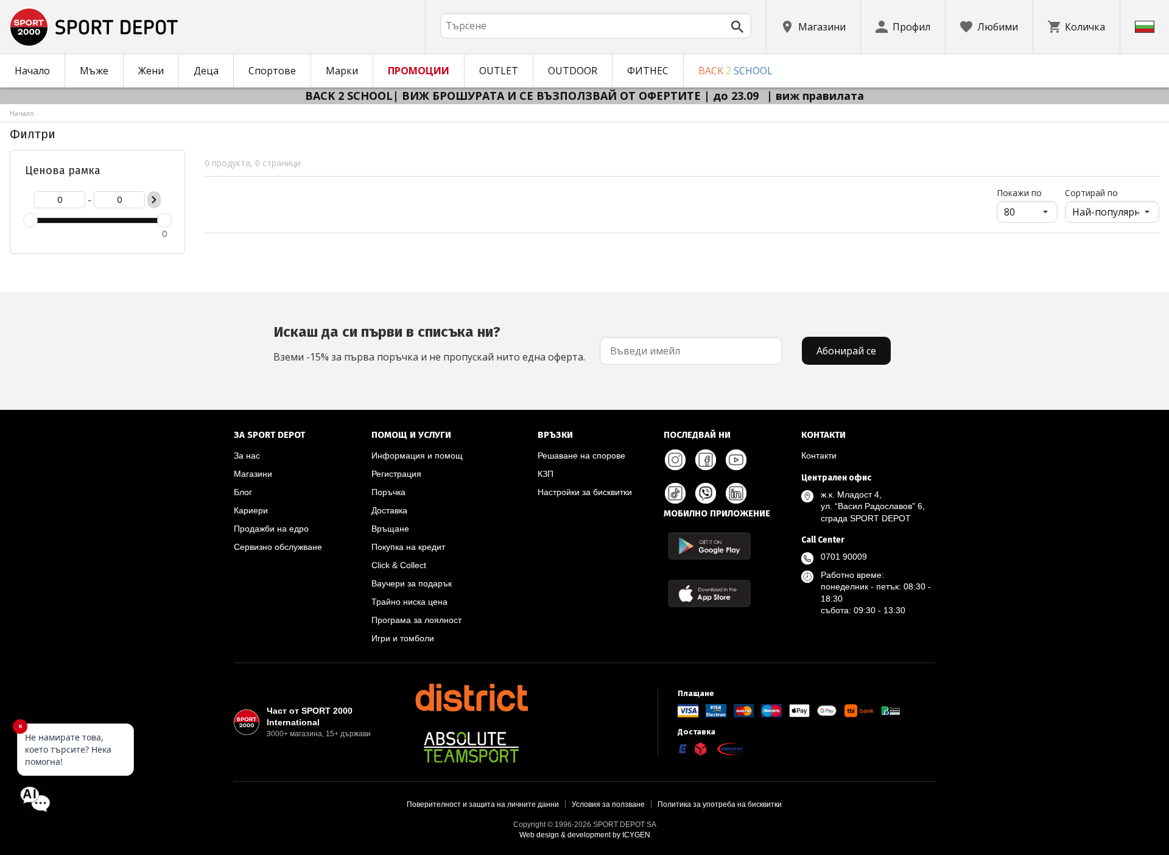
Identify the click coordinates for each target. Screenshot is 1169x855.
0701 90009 (844, 556)
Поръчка (388, 492)
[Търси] (737, 27)
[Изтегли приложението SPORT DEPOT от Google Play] (709, 546)
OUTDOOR (572, 70)
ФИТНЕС (648, 70)
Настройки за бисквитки (585, 492)
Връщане (390, 528)
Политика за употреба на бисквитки (720, 804)
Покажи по (1027, 192)
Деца (206, 70)
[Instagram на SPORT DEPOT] (675, 459)
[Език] (1144, 27)
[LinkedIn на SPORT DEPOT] (736, 493)
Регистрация (396, 474)
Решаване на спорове (581, 455)
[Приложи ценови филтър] (154, 199)
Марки (342, 70)
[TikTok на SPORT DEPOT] (675, 493)
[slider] (30, 220)
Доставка (389, 510)
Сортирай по (1091, 193)
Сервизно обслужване (278, 547)
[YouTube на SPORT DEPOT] (736, 459)
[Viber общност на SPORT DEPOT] (705, 493)
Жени (151, 70)
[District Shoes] (471, 697)
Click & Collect (398, 565)
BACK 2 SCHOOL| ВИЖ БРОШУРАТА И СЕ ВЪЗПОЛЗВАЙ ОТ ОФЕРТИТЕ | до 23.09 (533, 95)
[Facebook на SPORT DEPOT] (705, 459)
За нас (247, 455)
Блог (243, 492)
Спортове (272, 70)
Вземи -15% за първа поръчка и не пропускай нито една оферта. (429, 343)
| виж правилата (815, 95)
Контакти (819, 455)
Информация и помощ (417, 455)
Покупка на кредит (408, 547)
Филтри (32, 134)
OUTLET (498, 70)
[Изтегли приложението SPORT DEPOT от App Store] (709, 593)
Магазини (253, 474)
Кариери (251, 510)
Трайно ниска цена (409, 602)
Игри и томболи (402, 638)
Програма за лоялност (416, 620)
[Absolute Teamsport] (471, 747)
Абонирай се (846, 350)
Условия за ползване (608, 804)
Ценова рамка (62, 170)
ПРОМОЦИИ (418, 70)
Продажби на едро (271, 528)
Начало (32, 70)
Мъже (94, 70)
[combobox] (595, 25)
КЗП (545, 474)
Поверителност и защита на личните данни (483, 804)
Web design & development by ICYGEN (584, 835)
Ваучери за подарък (411, 583)
